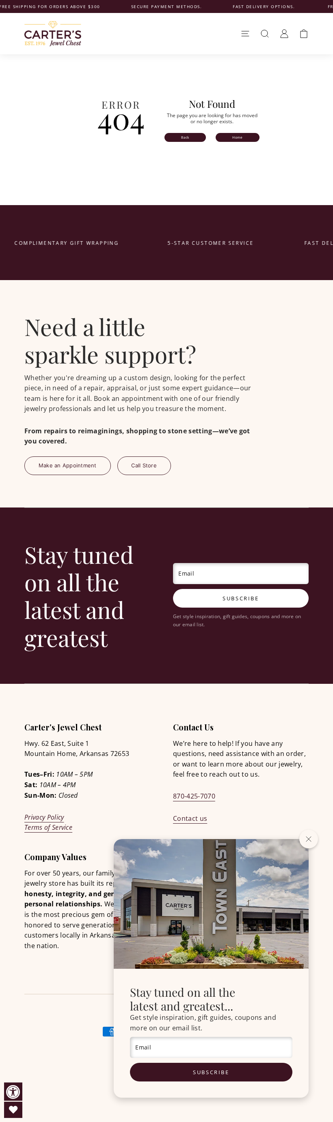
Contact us (190, 818)
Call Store (144, 465)
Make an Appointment (68, 465)
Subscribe (211, 1072)
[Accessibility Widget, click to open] (13, 1092)
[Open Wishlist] (13, 1110)
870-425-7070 (194, 796)
